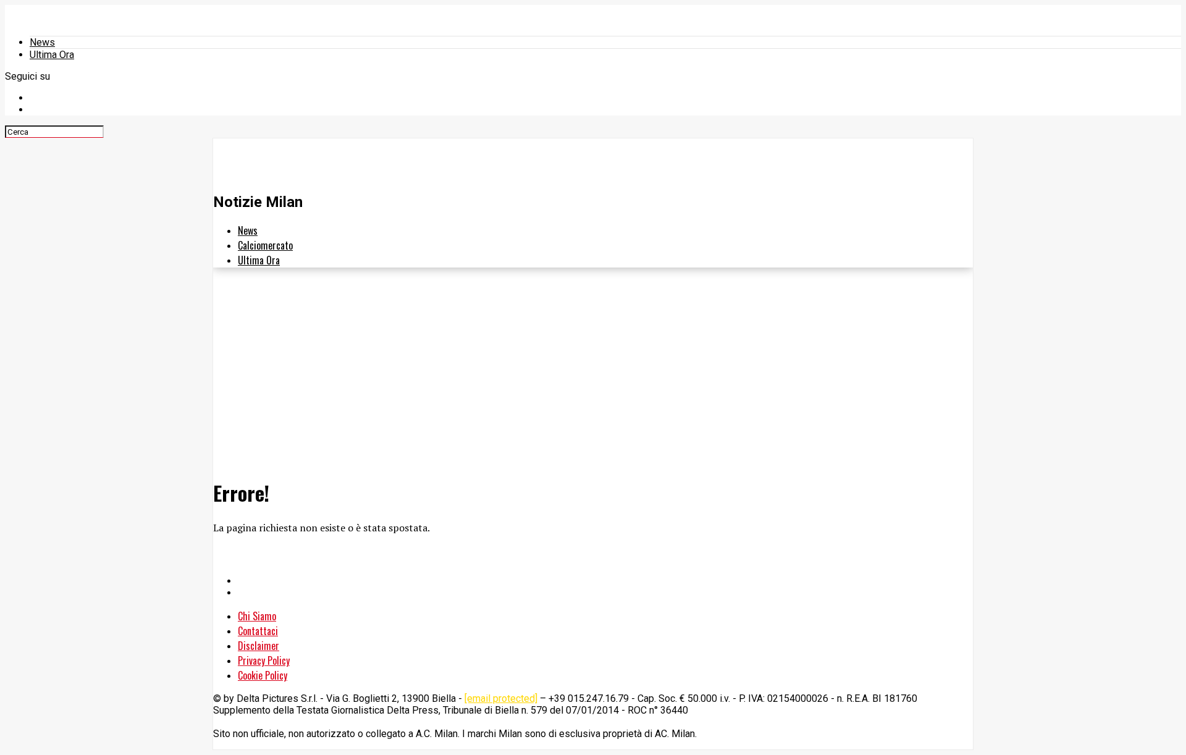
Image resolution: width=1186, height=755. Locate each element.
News (42, 42)
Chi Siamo (257, 616)
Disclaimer (258, 645)
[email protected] (501, 698)
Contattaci (258, 630)
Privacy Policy (264, 660)
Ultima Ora (52, 55)
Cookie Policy (262, 675)
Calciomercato (265, 245)
